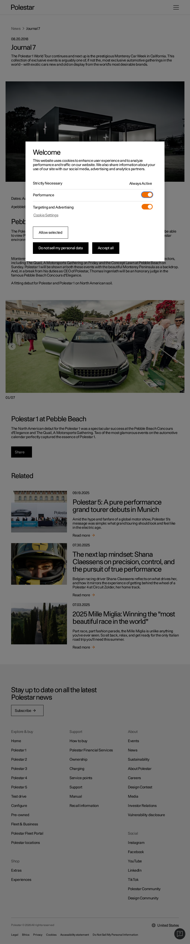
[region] (95, 201)
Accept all (106, 248)
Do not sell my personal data (60, 248)
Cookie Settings (45, 215)
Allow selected (50, 232)
